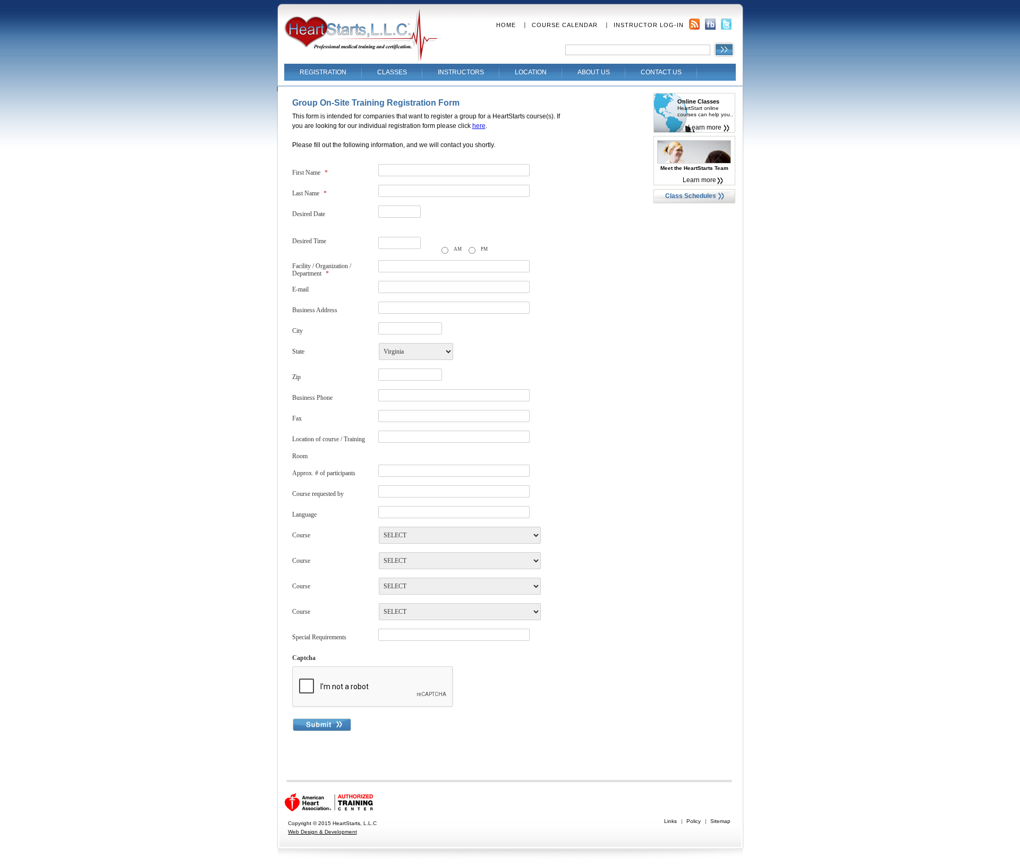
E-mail (300, 289)
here (479, 126)
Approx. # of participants (323, 473)
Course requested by (318, 494)
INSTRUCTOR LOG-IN (649, 25)
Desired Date (308, 214)
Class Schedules (690, 196)
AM (458, 249)
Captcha (304, 658)
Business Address (314, 310)
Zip (296, 377)
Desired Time (309, 241)
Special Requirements (319, 637)
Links (670, 821)
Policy (693, 821)
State (298, 351)
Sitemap (720, 821)
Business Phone (312, 397)
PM (484, 249)
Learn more (704, 127)
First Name (310, 172)
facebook (710, 24)
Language (304, 514)
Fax (297, 418)
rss (694, 24)
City (297, 331)
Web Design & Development (322, 832)
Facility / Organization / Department (321, 269)
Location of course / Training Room (328, 447)
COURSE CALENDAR (565, 25)
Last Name (309, 193)
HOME (506, 25)
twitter (726, 24)
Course (301, 535)
